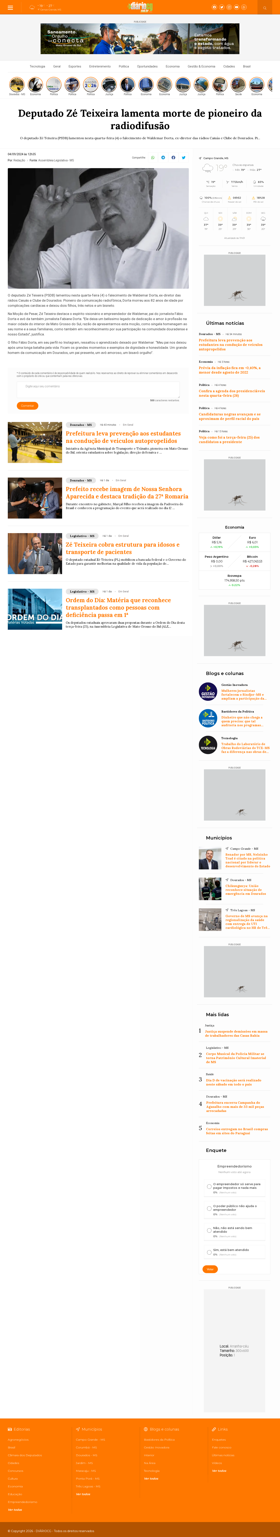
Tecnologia (37, 66)
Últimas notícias (225, 323)
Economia (173, 66)
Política (124, 66)
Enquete (216, 1150)
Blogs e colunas (225, 673)
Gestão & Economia (201, 66)
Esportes (75, 66)
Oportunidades (147, 66)
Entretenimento (100, 66)
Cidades (229, 66)
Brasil (246, 66)
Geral (56, 66)
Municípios (219, 838)
